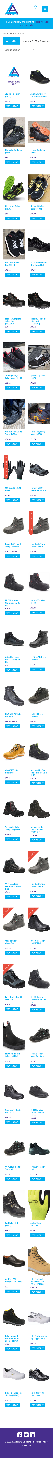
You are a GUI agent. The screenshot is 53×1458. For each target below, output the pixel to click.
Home (5, 33)
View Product (12, 106)
